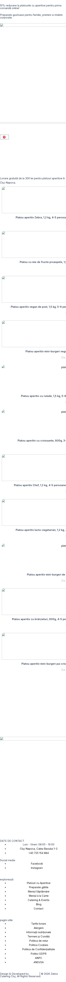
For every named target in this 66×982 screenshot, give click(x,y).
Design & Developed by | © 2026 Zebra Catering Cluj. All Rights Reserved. (29, 975)
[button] (33, 123)
